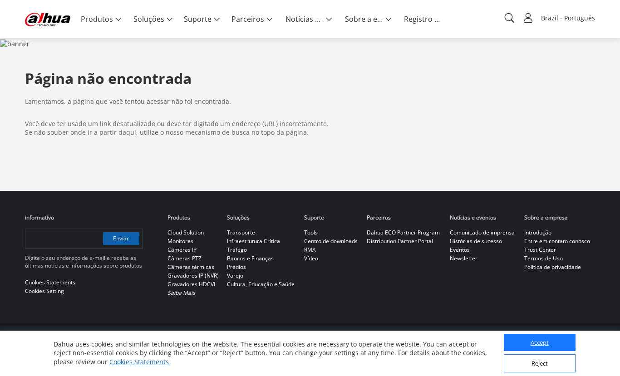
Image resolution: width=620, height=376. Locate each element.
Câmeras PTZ (184, 258)
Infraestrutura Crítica (253, 241)
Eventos (460, 250)
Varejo (235, 275)
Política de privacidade (552, 267)
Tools (311, 232)
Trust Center (540, 250)
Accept (540, 343)
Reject (539, 364)
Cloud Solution (185, 232)
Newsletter (463, 258)
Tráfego (237, 250)
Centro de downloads (331, 241)
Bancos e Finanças (250, 258)
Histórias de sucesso (476, 241)
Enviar (121, 238)
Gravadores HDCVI (191, 284)
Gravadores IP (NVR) (193, 275)
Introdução (537, 232)
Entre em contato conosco (557, 241)
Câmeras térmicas (190, 267)
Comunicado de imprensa (482, 232)
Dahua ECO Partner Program (403, 232)
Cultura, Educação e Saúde (261, 284)
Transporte (241, 232)
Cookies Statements (139, 362)
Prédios (236, 267)
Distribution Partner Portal (400, 241)
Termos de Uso (543, 258)
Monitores (180, 241)
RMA (310, 250)
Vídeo (311, 258)
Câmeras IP (182, 250)
